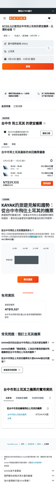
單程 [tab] (14, 144)
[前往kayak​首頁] (17, 18)
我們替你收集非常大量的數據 (18, 475)
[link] (28, 279)
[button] (53, 11)
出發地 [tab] (9, 398)
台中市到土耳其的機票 (17, 414)
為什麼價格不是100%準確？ (17, 480)
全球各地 (31, 444)
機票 (22, 444)
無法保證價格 (36, 463)
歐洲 (39, 444)
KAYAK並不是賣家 (12, 470)
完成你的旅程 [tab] (38, 398)
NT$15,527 (8, 26)
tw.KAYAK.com (12, 444)
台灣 (9, 418)
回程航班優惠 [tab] (22, 398)
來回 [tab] (5, 144)
